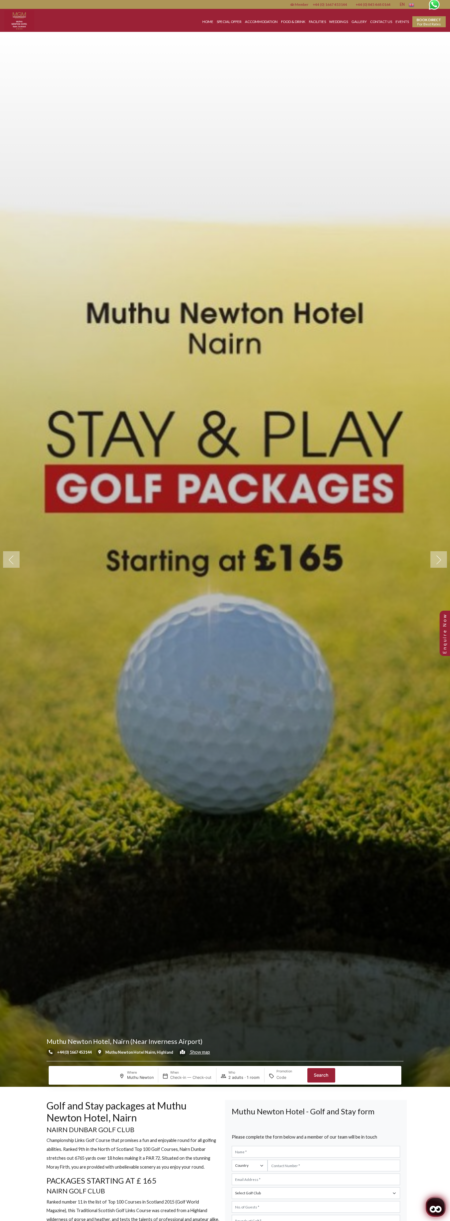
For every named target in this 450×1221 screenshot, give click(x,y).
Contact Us (381, 21)
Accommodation (261, 21)
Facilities (317, 21)
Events (402, 21)
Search (321, 1075)
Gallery (359, 21)
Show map (199, 1052)
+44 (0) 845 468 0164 (373, 4)
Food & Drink (293, 21)
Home (207, 21)
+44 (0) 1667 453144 (330, 4)
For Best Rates (429, 21)
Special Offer (229, 21)
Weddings (338, 21)
